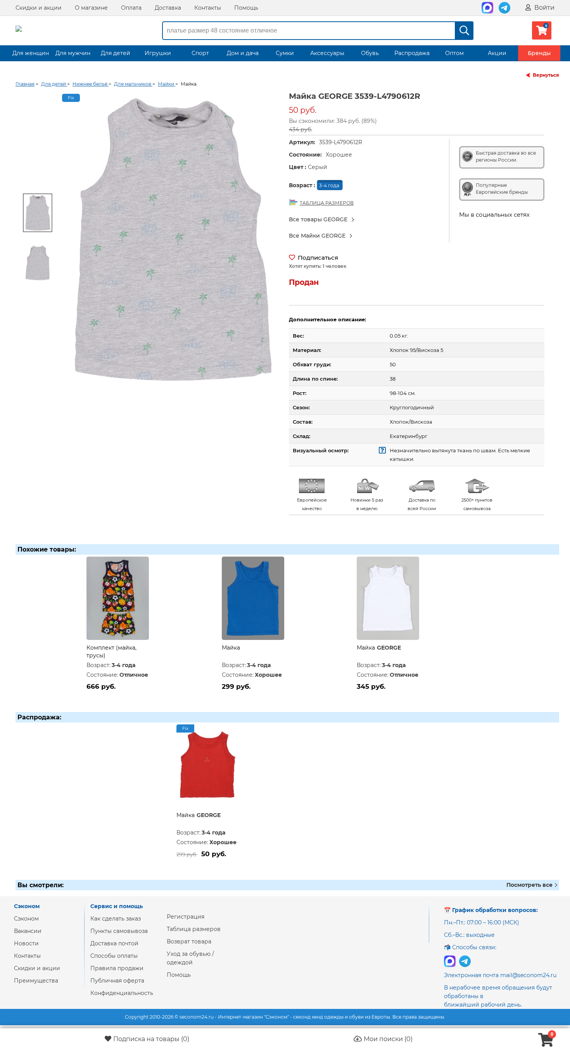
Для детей (115, 53)
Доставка (168, 7)
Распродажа (412, 53)
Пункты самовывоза (119, 931)
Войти (543, 7)
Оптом (454, 53)
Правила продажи (116, 968)
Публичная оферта (117, 980)
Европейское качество (312, 504)
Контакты (207, 7)
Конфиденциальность (121, 993)
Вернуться (546, 75)
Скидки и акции (39, 7)
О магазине (91, 7)
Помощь (246, 7)
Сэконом (26, 918)
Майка (231, 647)
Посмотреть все (530, 884)
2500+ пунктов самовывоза (476, 504)
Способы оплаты (114, 955)
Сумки (285, 53)
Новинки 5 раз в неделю (367, 504)
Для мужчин (72, 53)
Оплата (131, 7)
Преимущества (36, 980)
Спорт (200, 53)
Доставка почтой (114, 943)
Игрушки (158, 53)
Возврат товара (189, 941)
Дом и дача (243, 53)
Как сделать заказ (115, 918)
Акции (497, 53)
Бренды (539, 53)
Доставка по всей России (422, 504)
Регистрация (185, 916)
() (151, 1039)
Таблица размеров (194, 929)
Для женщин (30, 53)
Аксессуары (327, 53)
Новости (26, 943)
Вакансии (27, 931)
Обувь (370, 53)
